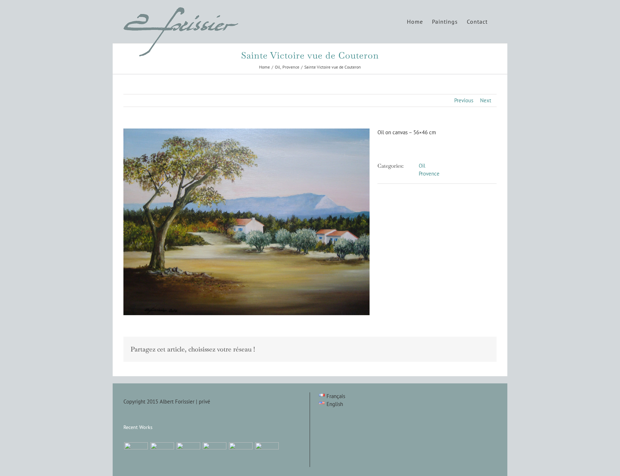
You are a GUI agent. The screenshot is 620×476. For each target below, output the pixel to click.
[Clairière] (188, 454)
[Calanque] (266, 454)
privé (204, 401)
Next (485, 100)
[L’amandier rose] (240, 454)
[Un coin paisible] (135, 454)
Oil (422, 165)
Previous (463, 100)
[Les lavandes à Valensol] (214, 454)
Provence (429, 173)
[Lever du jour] (162, 454)
